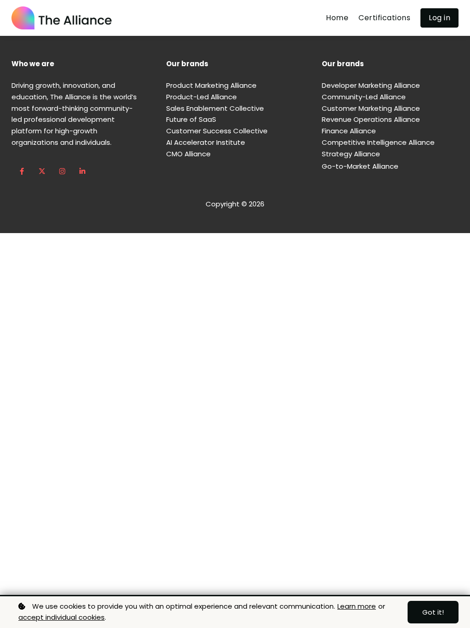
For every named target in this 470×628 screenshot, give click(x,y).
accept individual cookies (61, 617)
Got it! (433, 612)
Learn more (356, 606)
